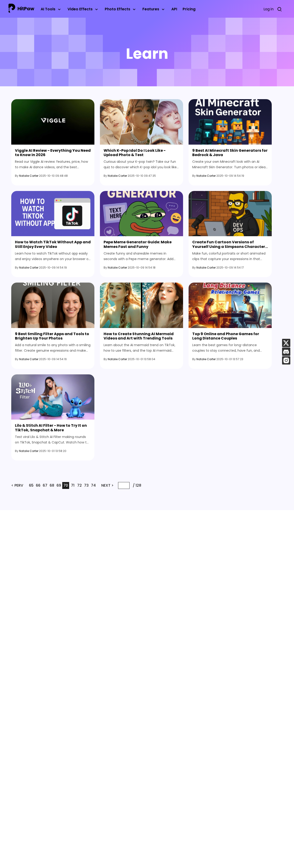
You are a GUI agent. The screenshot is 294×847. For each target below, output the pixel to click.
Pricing (189, 9)
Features (150, 9)
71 (72, 485)
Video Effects (80, 9)
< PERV (17, 485)
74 (93, 485)
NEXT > (107, 485)
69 (59, 485)
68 (52, 485)
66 (38, 485)
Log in (268, 9)
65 (31, 485)
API (174, 9)
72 (79, 485)
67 (45, 485)
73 (86, 485)
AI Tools (48, 9)
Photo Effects (117, 9)
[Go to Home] (21, 9)
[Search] (281, 9)
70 (65, 485)
